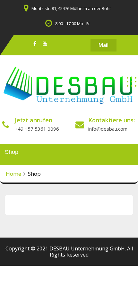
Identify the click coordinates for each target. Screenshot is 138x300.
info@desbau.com (107, 129)
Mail (103, 45)
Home (13, 173)
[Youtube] (45, 43)
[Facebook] (35, 43)
